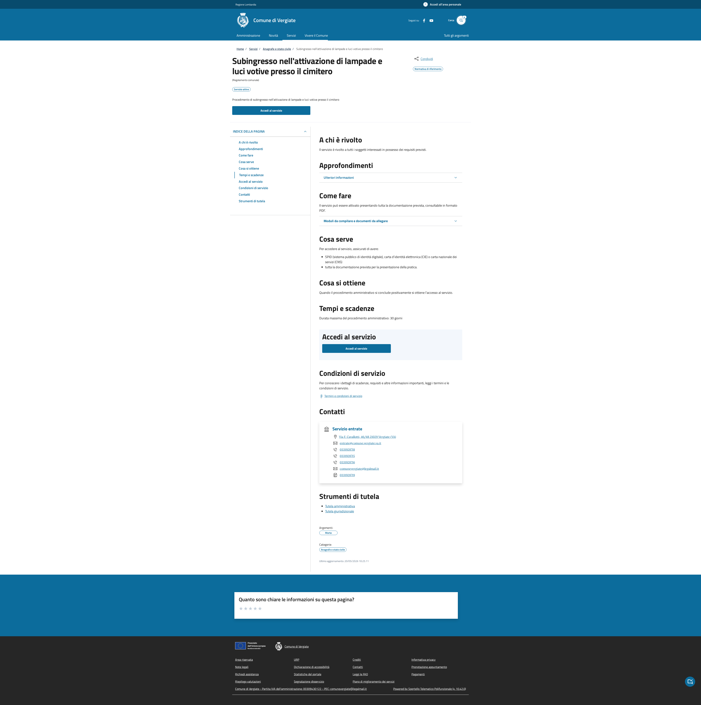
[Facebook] (422, 20)
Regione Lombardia (245, 4)
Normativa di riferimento (428, 68)
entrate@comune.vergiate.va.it (360, 443)
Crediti (357, 659)
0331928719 (347, 475)
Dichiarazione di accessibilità (311, 667)
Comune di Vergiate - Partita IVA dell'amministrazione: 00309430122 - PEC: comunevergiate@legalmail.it (301, 689)
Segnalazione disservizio (309, 681)
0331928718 (347, 449)
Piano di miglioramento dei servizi (373, 681)
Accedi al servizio (271, 110)
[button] (442, 4)
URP (296, 659)
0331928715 (347, 456)
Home (240, 49)
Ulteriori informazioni (339, 177)
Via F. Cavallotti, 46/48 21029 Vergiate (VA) (367, 437)
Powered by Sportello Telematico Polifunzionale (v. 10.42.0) (429, 689)
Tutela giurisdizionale (339, 511)
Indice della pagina (249, 131)
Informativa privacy (423, 659)
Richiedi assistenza (247, 674)
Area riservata (244, 659)
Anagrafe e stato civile (277, 49)
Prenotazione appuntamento (429, 667)
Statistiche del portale (307, 674)
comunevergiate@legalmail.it (359, 468)
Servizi (253, 49)
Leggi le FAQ (360, 674)
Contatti (358, 667)
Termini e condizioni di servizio (343, 396)
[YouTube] (430, 20)
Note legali (241, 667)
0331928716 (347, 462)
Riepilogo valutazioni (248, 681)
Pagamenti (418, 674)
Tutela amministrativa (340, 506)
